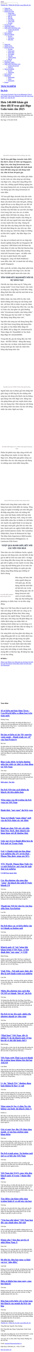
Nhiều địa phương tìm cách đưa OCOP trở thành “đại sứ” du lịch (16, 992)
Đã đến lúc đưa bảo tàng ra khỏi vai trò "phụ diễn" (15, 1260)
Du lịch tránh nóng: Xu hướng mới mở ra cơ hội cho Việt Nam (17, 1154)
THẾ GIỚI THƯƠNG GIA (12, 28)
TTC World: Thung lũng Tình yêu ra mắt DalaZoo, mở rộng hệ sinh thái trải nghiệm (16, 866)
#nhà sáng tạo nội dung (21, 662)
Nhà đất (10, 18)
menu (2, 1)
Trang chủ (7, 8)
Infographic (11, 77)
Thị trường (11, 20)
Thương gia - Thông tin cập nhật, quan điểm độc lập (16, 5)
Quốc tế (10, 31)
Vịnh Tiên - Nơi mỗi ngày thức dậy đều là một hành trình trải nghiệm (17, 972)
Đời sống (10, 39)
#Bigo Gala (4, 662)
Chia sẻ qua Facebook (7, 94)
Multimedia (7, 75)
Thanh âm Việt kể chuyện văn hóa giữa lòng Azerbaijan (16, 907)
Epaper (6, 82)
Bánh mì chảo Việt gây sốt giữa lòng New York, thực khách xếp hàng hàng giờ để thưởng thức (15, 830)
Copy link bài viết (9, 97)
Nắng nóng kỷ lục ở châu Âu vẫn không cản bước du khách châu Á (16, 1107)
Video (9, 79)
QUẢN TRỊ (7, 24)
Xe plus (10, 23)
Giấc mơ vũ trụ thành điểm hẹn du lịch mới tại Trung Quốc (17, 842)
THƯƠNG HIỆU (9, 26)
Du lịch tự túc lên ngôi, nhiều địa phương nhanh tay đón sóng (16, 1015)
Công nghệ (11, 21)
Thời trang (11, 38)
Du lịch (10, 36)
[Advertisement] (17, 683)
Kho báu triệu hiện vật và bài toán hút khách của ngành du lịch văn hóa (17, 1303)
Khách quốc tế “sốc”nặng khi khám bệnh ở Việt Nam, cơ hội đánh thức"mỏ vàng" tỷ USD (15, 949)
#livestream (9, 663)
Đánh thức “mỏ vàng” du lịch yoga (17, 810)
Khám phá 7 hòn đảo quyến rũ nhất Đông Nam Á (15, 1241)
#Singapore (6, 665)
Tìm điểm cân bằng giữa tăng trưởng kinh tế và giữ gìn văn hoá (16, 1199)
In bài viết (23, 96)
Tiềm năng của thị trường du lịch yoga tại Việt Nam (16, 801)
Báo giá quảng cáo (6, 1349)
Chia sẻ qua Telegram (14, 96)
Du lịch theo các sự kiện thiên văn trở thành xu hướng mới (16, 927)
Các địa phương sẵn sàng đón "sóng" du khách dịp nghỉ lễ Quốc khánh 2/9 (16, 882)
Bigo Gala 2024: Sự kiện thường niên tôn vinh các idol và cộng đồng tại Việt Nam (17, 764)
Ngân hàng (11, 13)
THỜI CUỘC (8, 10)
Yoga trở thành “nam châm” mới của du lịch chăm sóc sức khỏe (16, 819)
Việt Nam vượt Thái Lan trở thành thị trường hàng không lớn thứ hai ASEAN (17, 1060)
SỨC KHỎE (8, 33)
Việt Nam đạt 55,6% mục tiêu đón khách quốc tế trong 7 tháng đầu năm (16, 1175)
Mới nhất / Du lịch (7, 782)
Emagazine (11, 80)
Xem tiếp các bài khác (7, 1321)
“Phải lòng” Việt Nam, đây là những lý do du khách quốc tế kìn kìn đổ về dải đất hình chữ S (16, 1038)
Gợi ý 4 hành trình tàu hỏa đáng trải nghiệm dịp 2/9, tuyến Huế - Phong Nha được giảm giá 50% (15, 853)
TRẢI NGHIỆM (9, 34)
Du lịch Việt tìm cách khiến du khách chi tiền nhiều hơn (15, 790)
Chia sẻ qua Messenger (20, 94)
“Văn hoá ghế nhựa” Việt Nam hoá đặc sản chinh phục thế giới (17, 1221)
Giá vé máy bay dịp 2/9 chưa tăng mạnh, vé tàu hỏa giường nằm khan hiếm (16, 1132)
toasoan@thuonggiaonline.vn (13, 1343)
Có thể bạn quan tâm (9, 873)
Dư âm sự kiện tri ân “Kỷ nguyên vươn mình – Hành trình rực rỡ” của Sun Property (16, 737)
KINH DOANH (9, 11)
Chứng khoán (12, 15)
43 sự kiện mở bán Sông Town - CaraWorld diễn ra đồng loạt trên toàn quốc (16, 713)
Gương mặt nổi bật (13, 29)
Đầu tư (10, 16)
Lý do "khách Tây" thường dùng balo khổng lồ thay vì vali (16, 1084)
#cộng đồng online (18, 663)
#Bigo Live (11, 662)
